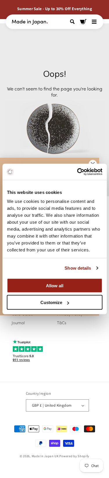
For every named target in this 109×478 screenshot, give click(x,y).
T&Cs (61, 322)
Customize (51, 302)
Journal (18, 322)
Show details (78, 268)
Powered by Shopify (74, 456)
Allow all (54, 285)
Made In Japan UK (45, 456)
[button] (73, 22)
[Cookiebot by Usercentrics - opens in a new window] (77, 172)
